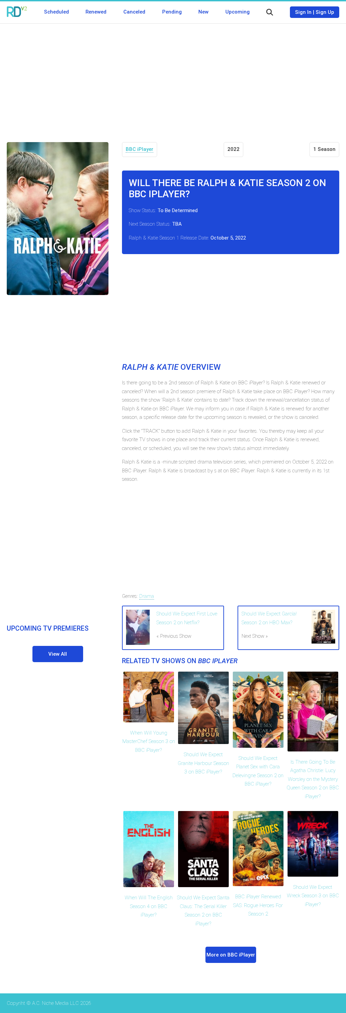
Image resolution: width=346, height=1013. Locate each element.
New (203, 12)
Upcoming (237, 12)
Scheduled (56, 12)
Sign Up (325, 12)
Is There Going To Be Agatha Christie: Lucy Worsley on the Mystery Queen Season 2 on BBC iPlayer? (313, 779)
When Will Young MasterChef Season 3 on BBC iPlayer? (148, 741)
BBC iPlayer (139, 149)
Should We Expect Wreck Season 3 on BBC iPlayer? (313, 895)
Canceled (134, 12)
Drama (146, 596)
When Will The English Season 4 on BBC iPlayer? (149, 906)
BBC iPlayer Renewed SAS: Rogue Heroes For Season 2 (258, 905)
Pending (172, 12)
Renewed (95, 12)
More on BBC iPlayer (230, 955)
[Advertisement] (173, 77)
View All (57, 654)
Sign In (303, 12)
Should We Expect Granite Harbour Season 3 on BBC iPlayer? (203, 763)
